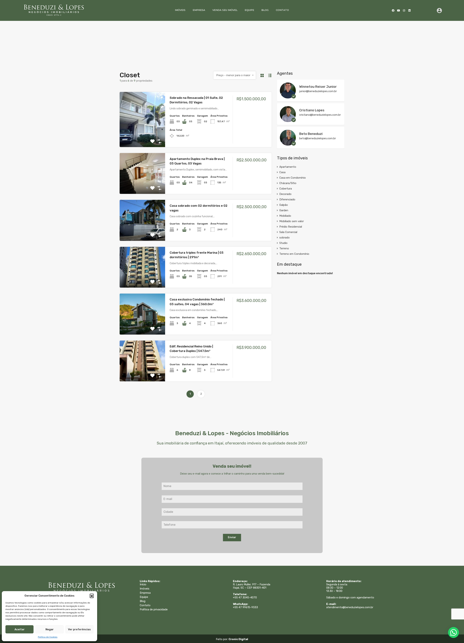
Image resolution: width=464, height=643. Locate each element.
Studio (283, 243)
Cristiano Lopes (311, 110)
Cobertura (285, 188)
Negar (49, 629)
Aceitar (19, 629)
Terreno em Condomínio (294, 253)
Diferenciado (287, 199)
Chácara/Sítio (287, 183)
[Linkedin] (409, 10)
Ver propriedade (142, 135)
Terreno (284, 248)
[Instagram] (404, 10)
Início (143, 584)
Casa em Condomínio (292, 177)
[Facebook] (393, 10)
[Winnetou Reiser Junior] (288, 96)
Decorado (285, 194)
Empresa (199, 10)
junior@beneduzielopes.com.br (318, 91)
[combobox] (235, 75)
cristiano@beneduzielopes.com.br (320, 114)
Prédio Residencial (290, 226)
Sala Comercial (288, 232)
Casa (282, 172)
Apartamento (287, 166)
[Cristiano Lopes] (288, 120)
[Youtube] (398, 10)
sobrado (284, 237)
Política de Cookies (47, 637)
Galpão (283, 205)
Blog (265, 10)
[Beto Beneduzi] (288, 144)
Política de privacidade (154, 609)
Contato (282, 10)
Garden (283, 210)
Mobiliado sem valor (291, 221)
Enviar (232, 537)
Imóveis (180, 10)
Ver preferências (79, 629)
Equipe (249, 10)
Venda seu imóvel (224, 10)
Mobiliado (285, 215)
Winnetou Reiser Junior (318, 87)
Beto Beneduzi (311, 134)
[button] (92, 595)
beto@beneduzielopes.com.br (317, 138)
